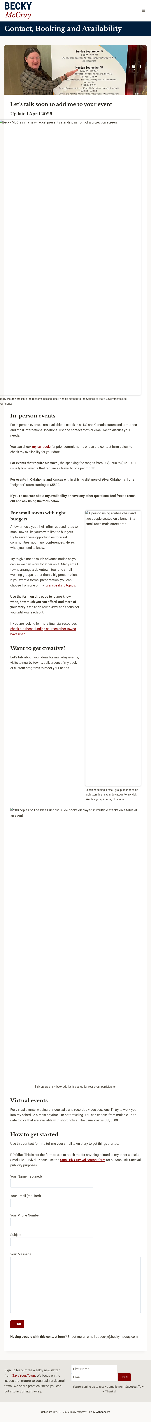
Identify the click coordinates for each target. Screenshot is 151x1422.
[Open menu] (143, 11)
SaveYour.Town (23, 1375)
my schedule (41, 446)
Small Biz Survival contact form (82, 1160)
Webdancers (103, 1411)
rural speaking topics (60, 585)
